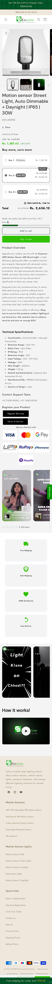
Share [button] (7, 127)
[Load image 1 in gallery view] (13, 84)
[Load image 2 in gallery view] (26, 84)
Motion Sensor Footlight (17, 867)
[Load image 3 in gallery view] (39, 84)
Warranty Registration (16, 905)
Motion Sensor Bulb (15, 854)
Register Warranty (16, 413)
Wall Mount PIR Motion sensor (20, 816)
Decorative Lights (14, 873)
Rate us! (9, 924)
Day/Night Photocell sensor (19, 829)
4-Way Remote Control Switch (20, 823)
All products (11, 836)
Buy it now (26, 239)
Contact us (11, 918)
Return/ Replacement (15, 898)
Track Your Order (14, 911)
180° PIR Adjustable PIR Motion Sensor (24, 810)
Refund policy (43, 969)
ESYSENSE (15, 969)
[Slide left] (3, 85)
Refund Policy (12, 944)
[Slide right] (49, 85)
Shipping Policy (13, 937)
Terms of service (27, 973)
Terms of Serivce (15, 421)
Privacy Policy (12, 931)
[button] (6, 19)
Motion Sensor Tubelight (17, 880)
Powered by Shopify (27, 969)
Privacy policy (12, 973)
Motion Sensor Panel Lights (18, 860)
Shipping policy (42, 973)
